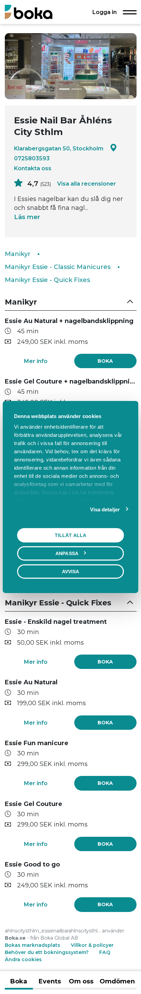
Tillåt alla (70, 535)
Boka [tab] (18, 981)
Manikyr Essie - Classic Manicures (58, 267)
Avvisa (70, 571)
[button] (71, 302)
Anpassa (66, 553)
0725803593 (32, 158)
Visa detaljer (105, 509)
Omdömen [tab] (117, 981)
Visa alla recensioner (86, 183)
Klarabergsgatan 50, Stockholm (58, 148)
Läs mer (27, 217)
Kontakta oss (32, 168)
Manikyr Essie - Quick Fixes (47, 280)
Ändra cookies (23, 959)
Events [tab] (50, 981)
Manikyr (17, 254)
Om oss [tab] (81, 981)
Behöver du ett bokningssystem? (47, 952)
